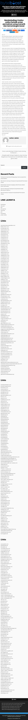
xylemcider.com (4, 523)
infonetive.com (4, 640)
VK (19, 30)
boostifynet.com (4, 263)
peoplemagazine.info (6, 386)
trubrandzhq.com (5, 261)
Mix (17, 32)
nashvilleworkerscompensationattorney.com (11, 363)
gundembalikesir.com (6, 395)
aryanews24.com (5, 466)
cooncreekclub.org (5, 550)
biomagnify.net (4, 533)
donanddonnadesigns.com (7, 327)
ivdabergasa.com (5, 476)
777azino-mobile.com (6, 469)
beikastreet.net (4, 545)
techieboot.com (4, 393)
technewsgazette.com (6, 616)
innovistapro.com (5, 275)
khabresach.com (5, 687)
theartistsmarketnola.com (7, 654)
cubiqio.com (4, 293)
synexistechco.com (5, 243)
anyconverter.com (5, 607)
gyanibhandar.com (5, 413)
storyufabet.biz (4, 440)
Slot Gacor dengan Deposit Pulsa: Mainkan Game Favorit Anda (14, 7)
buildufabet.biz (4, 449)
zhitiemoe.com (4, 518)
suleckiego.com (4, 693)
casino (12, 146)
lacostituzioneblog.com (6, 515)
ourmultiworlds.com (5, 548)
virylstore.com (4, 571)
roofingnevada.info (5, 356)
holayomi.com (4, 360)
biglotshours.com (5, 408)
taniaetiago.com (5, 524)
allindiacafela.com (5, 667)
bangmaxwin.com (5, 639)
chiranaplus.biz (4, 655)
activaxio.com (4, 287)
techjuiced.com (4, 402)
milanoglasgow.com (5, 660)
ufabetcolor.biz (4, 427)
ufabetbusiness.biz (5, 423)
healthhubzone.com (5, 399)
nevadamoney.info (5, 648)
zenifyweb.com (4, 320)
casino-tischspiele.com (6, 598)
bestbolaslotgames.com (6, 339)
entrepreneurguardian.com (7, 342)
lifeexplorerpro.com (5, 303)
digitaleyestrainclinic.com (7, 675)
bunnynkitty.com (4, 633)
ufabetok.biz (4, 445)
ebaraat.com (4, 401)
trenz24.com (4, 602)
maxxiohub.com (4, 251)
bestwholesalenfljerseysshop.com (9, 460)
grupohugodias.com (5, 493)
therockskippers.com (6, 664)
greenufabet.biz (4, 425)
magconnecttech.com (6, 318)
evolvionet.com (4, 234)
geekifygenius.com (5, 315)
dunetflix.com (4, 506)
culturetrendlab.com (5, 309)
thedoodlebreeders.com (6, 491)
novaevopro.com (5, 258)
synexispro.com (4, 359)
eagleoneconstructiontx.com (7, 329)
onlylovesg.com (4, 332)
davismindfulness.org (6, 369)
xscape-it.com (4, 467)
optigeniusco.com (5, 255)
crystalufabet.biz (4, 443)
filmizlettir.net (4, 547)
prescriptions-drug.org (6, 575)
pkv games (17, 146)
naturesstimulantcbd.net (6, 530)
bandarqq (3, 204)
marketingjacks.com (5, 681)
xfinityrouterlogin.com (6, 679)
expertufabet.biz (4, 417)
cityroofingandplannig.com (7, 475)
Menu (15, 14)
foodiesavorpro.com (5, 297)
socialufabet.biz (4, 433)
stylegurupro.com (5, 290)
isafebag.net (4, 590)
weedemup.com (5, 347)
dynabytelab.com (5, 233)
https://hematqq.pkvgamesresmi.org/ (11, 709)
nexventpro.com (4, 264)
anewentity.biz (4, 622)
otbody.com (3, 599)
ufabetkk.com (4, 613)
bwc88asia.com (4, 485)
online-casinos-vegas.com (7, 678)
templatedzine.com (5, 500)
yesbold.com (4, 398)
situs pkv (3, 206)
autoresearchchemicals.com (7, 690)
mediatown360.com (5, 673)
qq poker (3, 210)
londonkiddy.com (5, 366)
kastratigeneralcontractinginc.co (8, 458)
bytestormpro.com (5, 306)
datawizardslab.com (5, 291)
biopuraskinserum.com (6, 643)
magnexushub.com (5, 405)
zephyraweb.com (5, 252)
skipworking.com (5, 604)
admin (4, 28)
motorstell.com (4, 572)
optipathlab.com (5, 231)
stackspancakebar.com (6, 657)
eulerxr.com (3, 314)
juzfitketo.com (4, 526)
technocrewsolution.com (6, 577)
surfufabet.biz (4, 434)
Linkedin (13, 32)
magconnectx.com (5, 357)
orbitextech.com (4, 317)
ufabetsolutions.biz (5, 431)
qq (21, 704)
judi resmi (11, 703)
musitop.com (4, 512)
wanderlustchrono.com (6, 308)
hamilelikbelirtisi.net (5, 281)
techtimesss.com (5, 569)
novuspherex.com (5, 257)
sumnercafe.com (5, 505)
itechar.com (3, 396)
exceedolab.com (5, 285)
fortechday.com (4, 373)
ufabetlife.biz (4, 430)
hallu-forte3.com (5, 661)
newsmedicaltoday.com (6, 354)
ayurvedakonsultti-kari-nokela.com (9, 463)
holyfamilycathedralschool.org (8, 365)
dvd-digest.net (4, 652)
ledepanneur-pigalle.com (7, 651)
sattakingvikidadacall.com (7, 338)
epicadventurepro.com (6, 300)
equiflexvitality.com (5, 330)
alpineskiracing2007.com (6, 669)
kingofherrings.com (5, 619)
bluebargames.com (5, 556)
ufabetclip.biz (4, 416)
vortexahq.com (4, 248)
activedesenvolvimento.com (7, 333)
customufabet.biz (5, 439)
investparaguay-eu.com (6, 484)
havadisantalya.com (5, 390)
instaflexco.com (4, 273)
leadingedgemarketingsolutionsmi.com (10, 457)
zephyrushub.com (5, 230)
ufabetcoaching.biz (5, 368)
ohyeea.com (4, 517)
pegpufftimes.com (5, 551)
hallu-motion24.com (5, 663)
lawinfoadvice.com (5, 502)
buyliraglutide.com (5, 410)
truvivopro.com (4, 245)
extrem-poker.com (5, 487)
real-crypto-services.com (7, 479)
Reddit (15, 30)
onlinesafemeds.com (6, 411)
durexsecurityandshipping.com (8, 473)
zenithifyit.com (4, 249)
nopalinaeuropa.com (6, 532)
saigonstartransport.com (6, 637)
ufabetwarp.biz (4, 415)
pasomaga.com (4, 527)
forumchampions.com (6, 554)
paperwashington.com (6, 345)
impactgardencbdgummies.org (8, 529)
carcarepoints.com (5, 490)
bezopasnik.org (4, 634)
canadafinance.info (5, 646)
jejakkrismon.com (5, 610)
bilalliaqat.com (4, 350)
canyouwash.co (4, 389)
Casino (17, 28)
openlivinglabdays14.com (7, 461)
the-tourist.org (4, 587)
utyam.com (3, 514)
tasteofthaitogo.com (5, 631)
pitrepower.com (4, 672)
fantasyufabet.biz (5, 419)
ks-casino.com (4, 488)
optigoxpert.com (5, 267)
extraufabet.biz (4, 428)
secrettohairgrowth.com (6, 629)
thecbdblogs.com (5, 688)
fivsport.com (4, 499)
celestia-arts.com (5, 553)
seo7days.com (4, 625)
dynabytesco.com (5, 288)
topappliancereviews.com (7, 682)
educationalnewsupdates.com (8, 225)
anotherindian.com (5, 521)
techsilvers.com (4, 496)
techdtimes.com (4, 392)
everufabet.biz (4, 446)
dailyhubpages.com (5, 335)
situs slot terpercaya (12, 706)
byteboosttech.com (5, 404)
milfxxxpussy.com (5, 509)
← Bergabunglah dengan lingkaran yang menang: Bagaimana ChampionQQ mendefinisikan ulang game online (14, 156)
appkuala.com (4, 623)
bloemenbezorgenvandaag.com (8, 628)
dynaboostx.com (5, 272)
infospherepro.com (5, 296)
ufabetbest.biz (4, 436)
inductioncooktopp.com (6, 353)
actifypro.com (4, 270)
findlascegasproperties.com (7, 324)
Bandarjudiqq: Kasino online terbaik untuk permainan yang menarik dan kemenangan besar (14, 23)
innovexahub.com (5, 240)
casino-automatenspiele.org (7, 596)
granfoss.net (4, 666)
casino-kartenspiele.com (7, 595)
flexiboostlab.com (5, 276)
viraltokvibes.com (5, 578)
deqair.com (3, 494)
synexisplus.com (4, 236)
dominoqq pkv (16, 704)
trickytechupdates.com (6, 684)
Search (2, 165)
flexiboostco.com (5, 227)
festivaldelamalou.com (6, 557)
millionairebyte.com (5, 371)
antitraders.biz (4, 464)
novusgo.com (4, 305)
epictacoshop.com (5, 642)
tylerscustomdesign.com (6, 566)
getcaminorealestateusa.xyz (7, 374)
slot (21, 146)
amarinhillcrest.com (5, 586)
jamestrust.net (4, 601)
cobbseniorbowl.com (6, 470)
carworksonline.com (5, 568)
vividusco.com (4, 246)
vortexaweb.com (5, 254)
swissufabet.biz (4, 422)
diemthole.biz (4, 611)
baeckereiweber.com (6, 384)
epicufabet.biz (4, 442)
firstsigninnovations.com (6, 559)
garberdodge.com (5, 560)
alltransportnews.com (6, 451)
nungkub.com (4, 520)
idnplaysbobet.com (5, 336)
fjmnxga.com (4, 635)
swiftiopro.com (4, 279)
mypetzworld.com (5, 481)
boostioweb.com (5, 228)
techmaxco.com (4, 284)
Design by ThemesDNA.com (14, 718)
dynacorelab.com (5, 242)
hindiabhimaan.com (5, 685)
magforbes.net (4, 581)
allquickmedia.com (5, 614)
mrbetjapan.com (5, 620)
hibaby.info (3, 344)
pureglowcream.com (6, 627)
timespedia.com (4, 608)
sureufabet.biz (4, 437)
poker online (4, 215)
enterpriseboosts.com (6, 593)
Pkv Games (21, 28)
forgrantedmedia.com (6, 563)
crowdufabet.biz (4, 448)
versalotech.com (5, 282)
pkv (1, 207)
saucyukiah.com (4, 544)
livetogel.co (3, 321)
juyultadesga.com (5, 478)
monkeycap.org (4, 583)
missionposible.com (5, 676)
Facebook (9, 30)
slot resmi (6, 703)
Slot (25, 28)
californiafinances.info (6, 645)
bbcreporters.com (5, 454)
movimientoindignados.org (7, 508)
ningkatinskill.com (5, 497)
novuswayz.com (4, 269)
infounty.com (4, 482)
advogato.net (4, 589)
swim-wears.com (5, 562)
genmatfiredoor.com (6, 323)
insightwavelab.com (5, 302)
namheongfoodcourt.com (7, 658)
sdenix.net (3, 584)
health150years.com (5, 574)
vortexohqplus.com (5, 278)
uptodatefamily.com (5, 511)
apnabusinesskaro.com (6, 691)
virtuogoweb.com (5, 407)
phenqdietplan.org (5, 503)
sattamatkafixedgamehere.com (8, 341)
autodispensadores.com (6, 351)
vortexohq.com (4, 299)
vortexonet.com (4, 237)
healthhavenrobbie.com (6, 326)
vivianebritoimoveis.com (6, 580)
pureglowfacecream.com (7, 617)
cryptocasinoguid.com (6, 455)
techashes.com (4, 387)
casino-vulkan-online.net (6, 670)
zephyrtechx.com (5, 266)
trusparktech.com (5, 260)
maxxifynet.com (4, 239)
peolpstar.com (4, 565)
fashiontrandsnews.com (6, 452)
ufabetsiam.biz (4, 421)
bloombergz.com (5, 592)
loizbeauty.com (4, 605)
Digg (23, 30)
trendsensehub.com (5, 311)
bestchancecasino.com (6, 348)
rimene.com (3, 649)
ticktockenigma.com (5, 312)
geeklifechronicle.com (6, 294)
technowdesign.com (5, 472)
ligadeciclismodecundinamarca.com (9, 362)
